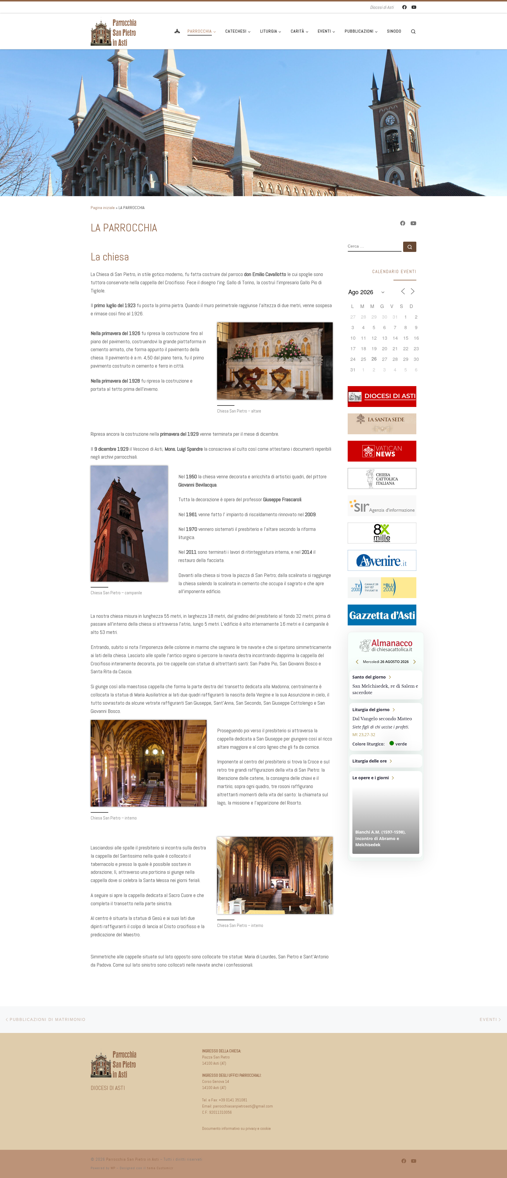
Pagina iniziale (103, 207)
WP (113, 1168)
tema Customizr (160, 1168)
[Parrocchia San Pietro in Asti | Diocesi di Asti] (114, 30)
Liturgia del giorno (385, 726)
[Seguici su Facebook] (404, 7)
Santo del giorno (385, 684)
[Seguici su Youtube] (413, 7)
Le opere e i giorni (385, 814)
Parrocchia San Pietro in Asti (132, 1159)
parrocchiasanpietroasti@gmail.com (243, 1106)
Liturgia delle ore (385, 761)
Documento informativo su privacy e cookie (236, 1128)
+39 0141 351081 (233, 1100)
